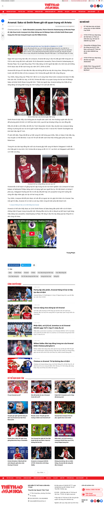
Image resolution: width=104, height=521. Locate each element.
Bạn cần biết (91, 11)
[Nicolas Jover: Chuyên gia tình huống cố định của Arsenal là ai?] (41, 407)
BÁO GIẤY (66, 0)
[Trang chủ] (3, 11)
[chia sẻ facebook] (2, 24)
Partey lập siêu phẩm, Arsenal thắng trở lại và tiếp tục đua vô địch (53, 291)
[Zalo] (101, 6)
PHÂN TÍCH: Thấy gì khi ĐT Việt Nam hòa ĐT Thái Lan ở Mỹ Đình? (92, 68)
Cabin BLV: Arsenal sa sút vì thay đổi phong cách (64, 396)
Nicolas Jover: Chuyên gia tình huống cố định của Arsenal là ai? (40, 416)
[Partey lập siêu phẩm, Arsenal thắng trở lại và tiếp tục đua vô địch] (20, 294)
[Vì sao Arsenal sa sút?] (18, 386)
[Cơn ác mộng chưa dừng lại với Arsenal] (20, 311)
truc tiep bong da (14, 276)
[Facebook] (96, 0)
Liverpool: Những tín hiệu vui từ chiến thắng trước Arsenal (24, 205)
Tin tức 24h (21, 11)
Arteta (33, 272)
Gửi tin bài (92, 0)
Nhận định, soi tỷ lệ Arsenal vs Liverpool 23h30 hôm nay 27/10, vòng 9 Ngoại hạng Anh (64, 440)
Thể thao (30, 11)
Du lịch (67, 11)
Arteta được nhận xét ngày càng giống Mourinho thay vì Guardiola (17, 439)
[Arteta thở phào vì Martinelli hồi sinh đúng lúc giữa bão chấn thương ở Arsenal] (18, 453)
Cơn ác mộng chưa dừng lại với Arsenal (49, 308)
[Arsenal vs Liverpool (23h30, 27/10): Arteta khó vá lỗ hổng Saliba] (41, 453)
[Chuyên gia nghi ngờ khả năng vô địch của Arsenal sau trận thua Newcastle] (18, 407)
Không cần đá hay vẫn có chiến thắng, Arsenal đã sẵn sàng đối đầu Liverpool (64, 463)
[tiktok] (98, 6)
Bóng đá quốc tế (50, 11)
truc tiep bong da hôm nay (45, 272)
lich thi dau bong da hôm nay (30, 276)
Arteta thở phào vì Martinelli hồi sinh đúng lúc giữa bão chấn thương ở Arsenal (17, 463)
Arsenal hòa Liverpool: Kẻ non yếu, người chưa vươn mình (63, 416)
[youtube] (95, 6)
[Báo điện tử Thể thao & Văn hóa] (52, 6)
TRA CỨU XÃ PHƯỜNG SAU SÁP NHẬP (79, 0)
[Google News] (65, 26)
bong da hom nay (46, 276)
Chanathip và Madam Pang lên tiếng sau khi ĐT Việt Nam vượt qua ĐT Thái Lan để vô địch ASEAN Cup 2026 (92, 49)
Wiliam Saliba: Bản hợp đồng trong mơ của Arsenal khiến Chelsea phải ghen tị (53, 344)
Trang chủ (4, 14)
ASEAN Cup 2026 (11, 11)
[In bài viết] (2, 28)
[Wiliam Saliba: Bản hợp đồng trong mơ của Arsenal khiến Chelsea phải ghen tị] (20, 347)
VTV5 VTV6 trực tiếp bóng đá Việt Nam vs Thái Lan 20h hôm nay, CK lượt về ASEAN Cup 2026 (92, 38)
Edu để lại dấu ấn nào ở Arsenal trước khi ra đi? (40, 396)
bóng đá (56, 276)
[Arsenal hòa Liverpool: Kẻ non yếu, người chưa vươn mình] (65, 407)
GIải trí (74, 11)
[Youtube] (99, 0)
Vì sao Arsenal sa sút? (14, 395)
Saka (10, 272)
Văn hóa (60, 11)
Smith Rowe (17, 272)
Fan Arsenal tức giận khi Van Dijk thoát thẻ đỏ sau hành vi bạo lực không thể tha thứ (41, 440)
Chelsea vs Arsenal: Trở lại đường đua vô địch (52, 361)
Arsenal (26, 272)
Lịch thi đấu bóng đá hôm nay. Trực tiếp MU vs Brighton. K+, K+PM (42, 46)
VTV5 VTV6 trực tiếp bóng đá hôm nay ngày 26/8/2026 (92, 59)
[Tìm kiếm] (2, 6)
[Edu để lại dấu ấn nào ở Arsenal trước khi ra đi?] (41, 386)
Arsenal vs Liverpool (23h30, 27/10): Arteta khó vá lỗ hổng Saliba (39, 463)
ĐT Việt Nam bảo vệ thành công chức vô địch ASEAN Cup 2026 (92, 28)
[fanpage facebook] (91, 6)
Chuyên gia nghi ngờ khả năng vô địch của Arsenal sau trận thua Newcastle (17, 417)
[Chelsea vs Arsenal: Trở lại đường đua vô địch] (20, 365)
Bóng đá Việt (39, 11)
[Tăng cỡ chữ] (3, 32)
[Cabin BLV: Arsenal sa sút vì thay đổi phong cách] (65, 386)
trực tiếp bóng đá (61, 272)
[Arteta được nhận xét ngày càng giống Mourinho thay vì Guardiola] (18, 430)
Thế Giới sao (81, 11)
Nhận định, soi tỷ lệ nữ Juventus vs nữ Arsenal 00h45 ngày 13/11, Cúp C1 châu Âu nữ (52, 327)
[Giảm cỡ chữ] (3, 38)
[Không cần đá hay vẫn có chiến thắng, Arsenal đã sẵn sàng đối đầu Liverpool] (65, 453)
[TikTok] (102, 0)
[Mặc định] (3, 35)
